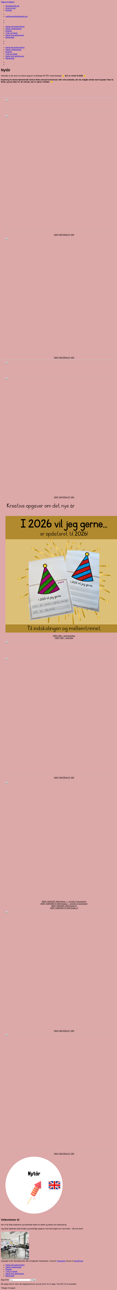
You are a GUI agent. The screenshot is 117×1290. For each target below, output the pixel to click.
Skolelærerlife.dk (12, 6)
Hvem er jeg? (10, 8)
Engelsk (8, 31)
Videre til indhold (7, 2)
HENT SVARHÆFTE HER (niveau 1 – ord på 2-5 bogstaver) (64, 904)
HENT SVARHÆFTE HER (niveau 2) (64, 908)
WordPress (78, 1261)
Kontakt (8, 10)
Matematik (9, 37)
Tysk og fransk (11, 33)
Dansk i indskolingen (13, 29)
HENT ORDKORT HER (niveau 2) (64, 906)
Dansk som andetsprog (14, 35)
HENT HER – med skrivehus (64, 636)
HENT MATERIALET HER (64, 235)
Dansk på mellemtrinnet (15, 27)
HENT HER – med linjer (64, 638)
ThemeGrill (61, 1261)
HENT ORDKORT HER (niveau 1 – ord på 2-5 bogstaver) (64, 902)
